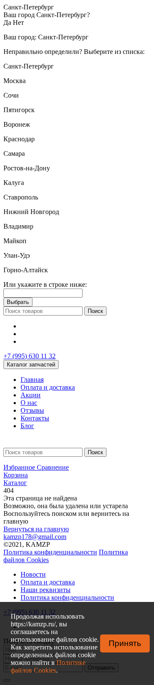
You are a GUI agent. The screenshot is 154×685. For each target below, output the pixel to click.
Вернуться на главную (36, 529)
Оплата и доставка (48, 387)
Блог (27, 425)
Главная (32, 379)
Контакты (35, 418)
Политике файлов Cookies (48, 666)
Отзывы (32, 410)
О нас (29, 402)
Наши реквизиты (46, 589)
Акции (31, 395)
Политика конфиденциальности (50, 552)
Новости (33, 574)
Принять (125, 643)
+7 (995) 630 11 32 (29, 356)
